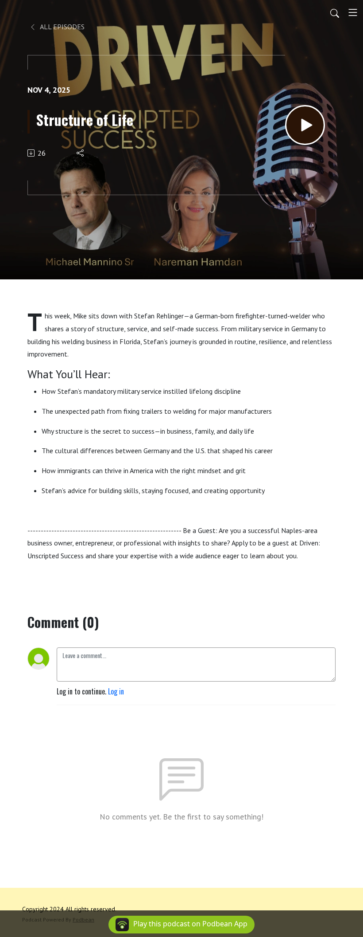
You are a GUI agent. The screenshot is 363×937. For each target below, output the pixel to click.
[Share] (81, 153)
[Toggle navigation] (353, 12)
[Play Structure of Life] (305, 125)
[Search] (335, 12)
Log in (116, 691)
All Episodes (62, 26)
